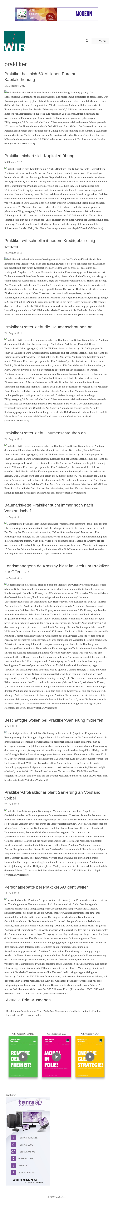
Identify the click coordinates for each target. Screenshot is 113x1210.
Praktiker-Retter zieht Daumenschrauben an (45, 433)
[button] (87, 41)
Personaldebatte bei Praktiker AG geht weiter (46, 887)
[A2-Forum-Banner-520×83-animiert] (56, 20)
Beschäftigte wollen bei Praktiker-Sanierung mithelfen (53, 720)
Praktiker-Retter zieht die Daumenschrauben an (48, 327)
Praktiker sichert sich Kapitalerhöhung (39, 155)
